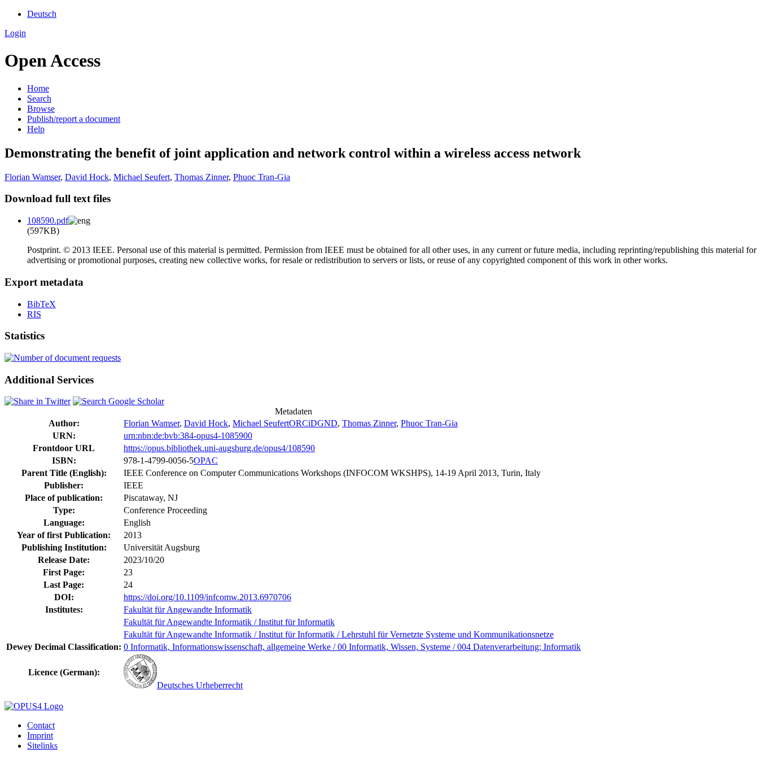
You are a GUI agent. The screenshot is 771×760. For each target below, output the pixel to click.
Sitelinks (42, 745)
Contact (41, 725)
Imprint (40, 735)
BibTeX (41, 304)
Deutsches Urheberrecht (200, 685)
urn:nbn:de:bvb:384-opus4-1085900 (188, 435)
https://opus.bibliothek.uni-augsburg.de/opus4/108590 (219, 448)
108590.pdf (47, 220)
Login (15, 33)
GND (327, 423)
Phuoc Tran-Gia (261, 177)
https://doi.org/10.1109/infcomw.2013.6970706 (207, 597)
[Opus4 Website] (34, 706)
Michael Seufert (141, 177)
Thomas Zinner (201, 177)
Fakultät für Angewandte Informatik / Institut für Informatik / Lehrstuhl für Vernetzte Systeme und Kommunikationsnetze (339, 634)
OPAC (206, 460)
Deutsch (41, 14)
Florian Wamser (32, 177)
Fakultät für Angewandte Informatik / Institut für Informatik (229, 622)
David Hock (87, 177)
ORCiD (303, 423)
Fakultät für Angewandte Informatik (188, 609)
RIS (34, 314)
